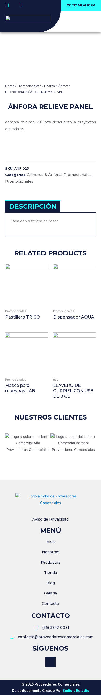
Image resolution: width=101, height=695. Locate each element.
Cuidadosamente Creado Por (50, 691)
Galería (50, 593)
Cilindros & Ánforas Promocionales (59, 174)
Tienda (50, 572)
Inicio (50, 541)
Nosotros (50, 552)
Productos (50, 562)
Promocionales (28, 86)
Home (9, 86)
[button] (81, 5)
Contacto (50, 603)
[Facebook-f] (50, 662)
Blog (50, 583)
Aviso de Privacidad (50, 519)
